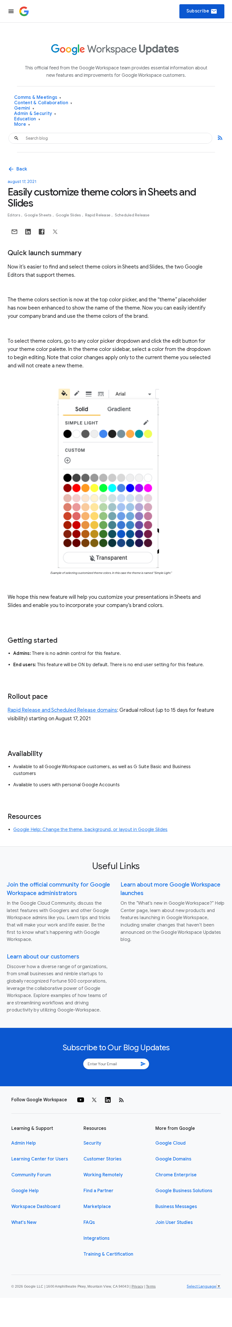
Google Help (25, 1191)
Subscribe (201, 11)
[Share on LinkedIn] (28, 231)
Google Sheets (38, 215)
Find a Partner (98, 1191)
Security (92, 1143)
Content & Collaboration (43, 103)
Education (27, 119)
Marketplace (97, 1206)
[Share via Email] (14, 231)
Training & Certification (108, 1254)
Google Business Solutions (183, 1191)
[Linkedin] (108, 1100)
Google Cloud (170, 1143)
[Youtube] (80, 1100)
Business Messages (176, 1206)
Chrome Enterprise (176, 1175)
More (22, 124)
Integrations (96, 1238)
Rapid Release (98, 215)
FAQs (89, 1222)
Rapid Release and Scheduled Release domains (62, 710)
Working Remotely (103, 1175)
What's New (23, 1222)
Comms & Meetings (37, 97)
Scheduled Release (132, 215)
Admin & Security (35, 113)
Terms (151, 1286)
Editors (14, 215)
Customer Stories (102, 1159)
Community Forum (31, 1175)
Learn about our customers (43, 956)
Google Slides (69, 215)
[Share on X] (55, 231)
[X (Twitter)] (94, 1100)
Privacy (137, 1286)
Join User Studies (174, 1222)
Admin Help (23, 1143)
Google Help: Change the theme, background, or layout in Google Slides (90, 829)
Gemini (24, 108)
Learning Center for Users (39, 1159)
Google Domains (173, 1159)
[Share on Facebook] (41, 231)
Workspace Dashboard (35, 1206)
